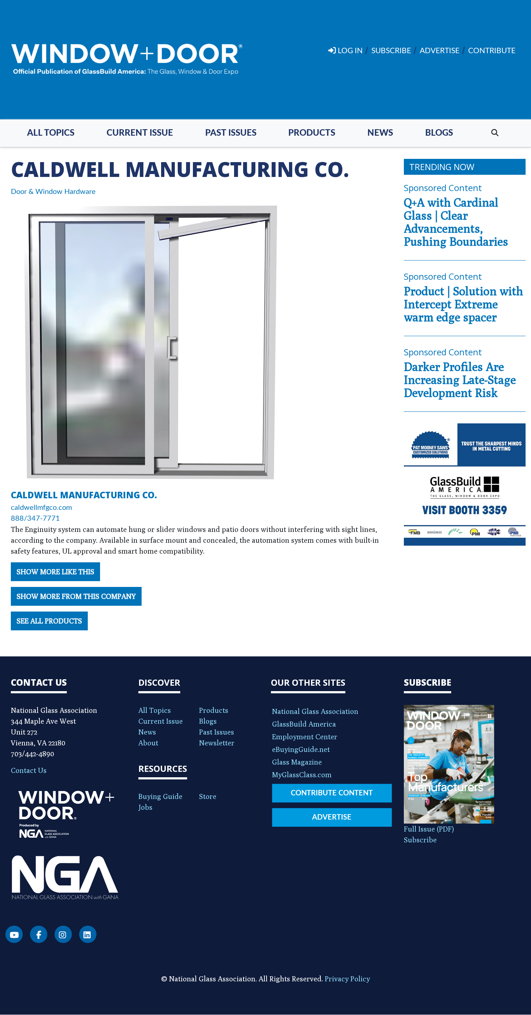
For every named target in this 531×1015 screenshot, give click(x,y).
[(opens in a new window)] (465, 484)
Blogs (439, 133)
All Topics (50, 133)
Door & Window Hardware (53, 191)
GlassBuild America (304, 724)
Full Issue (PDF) (429, 829)
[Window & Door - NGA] (126, 59)
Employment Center (304, 736)
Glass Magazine (297, 762)
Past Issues (230, 133)
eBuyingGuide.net (301, 749)
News (380, 133)
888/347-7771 (35, 518)
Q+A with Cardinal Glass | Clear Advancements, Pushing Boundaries (456, 221)
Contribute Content (332, 793)
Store (207, 796)
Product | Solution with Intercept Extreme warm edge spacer (463, 304)
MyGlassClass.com (302, 774)
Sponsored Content (443, 188)
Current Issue (140, 133)
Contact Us (29, 770)
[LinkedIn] (87, 934)
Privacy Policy (347, 978)
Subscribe (420, 840)
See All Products (49, 621)
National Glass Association (315, 711)
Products (311, 133)
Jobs (145, 807)
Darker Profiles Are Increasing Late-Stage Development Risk (460, 379)
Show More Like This (55, 571)
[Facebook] (38, 934)
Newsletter (216, 743)
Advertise (331, 817)
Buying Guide (160, 796)
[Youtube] (14, 934)
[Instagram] (63, 934)
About (148, 743)
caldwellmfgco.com (41, 507)
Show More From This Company (76, 596)
